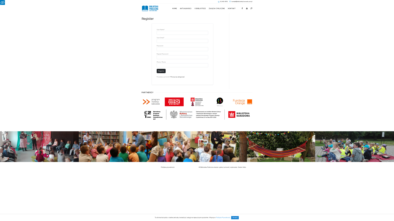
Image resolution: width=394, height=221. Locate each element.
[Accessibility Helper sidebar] (2, 2)
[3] (197, 161)
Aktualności (185, 8)
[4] (118, 161)
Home (174, 8)
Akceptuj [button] (235, 218)
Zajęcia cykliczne (217, 8)
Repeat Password (162, 54)
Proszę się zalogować (177, 77)
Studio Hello (242, 167)
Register (161, 71)
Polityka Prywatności (223, 217)
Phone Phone (161, 62)
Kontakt (232, 8)
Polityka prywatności (168, 167)
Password (160, 46)
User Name (161, 30)
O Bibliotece (200, 8)
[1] (39, 161)
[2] (275, 161)
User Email (160, 38)
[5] (354, 161)
